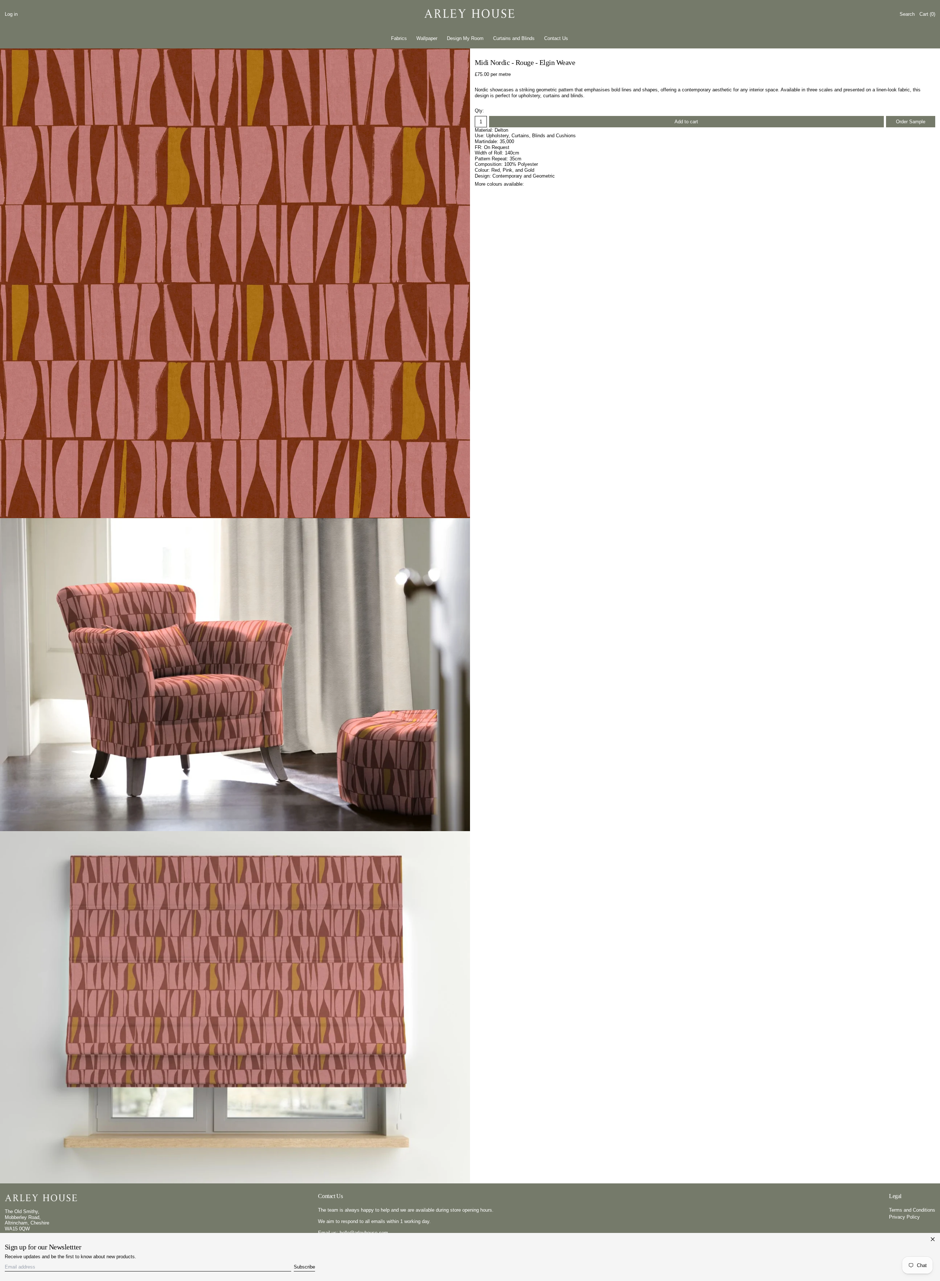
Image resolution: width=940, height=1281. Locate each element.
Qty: (479, 110)
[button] (907, 14)
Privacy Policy (904, 1217)
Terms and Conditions (912, 1210)
